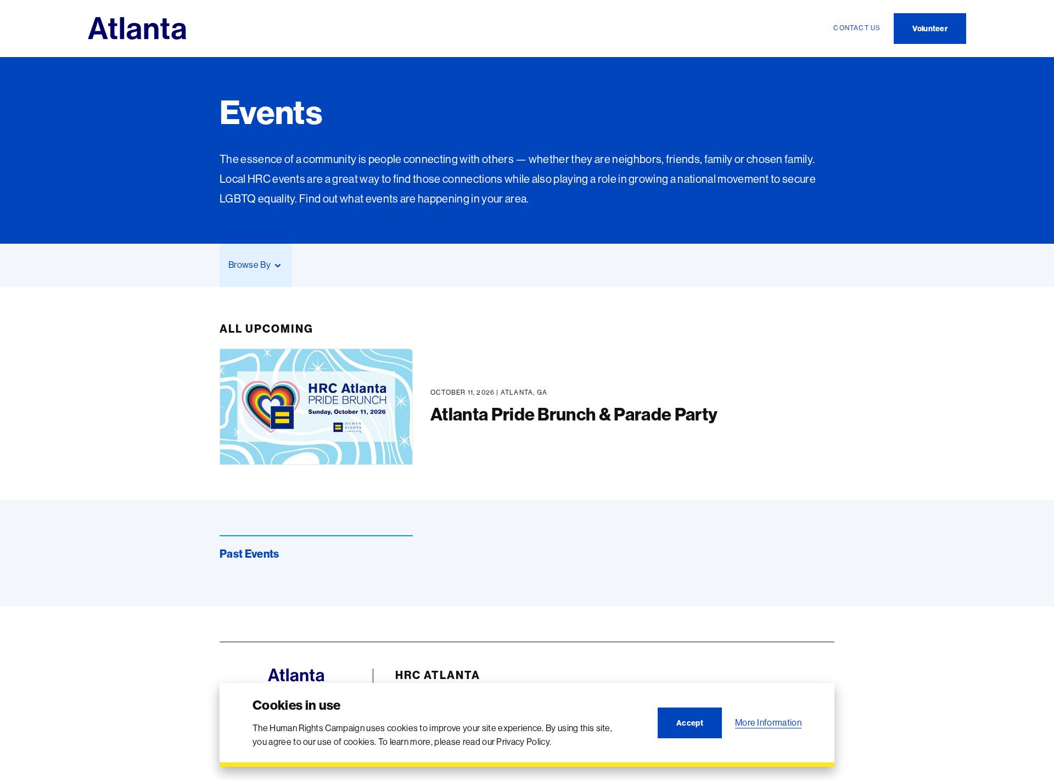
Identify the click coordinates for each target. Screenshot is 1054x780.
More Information (768, 722)
